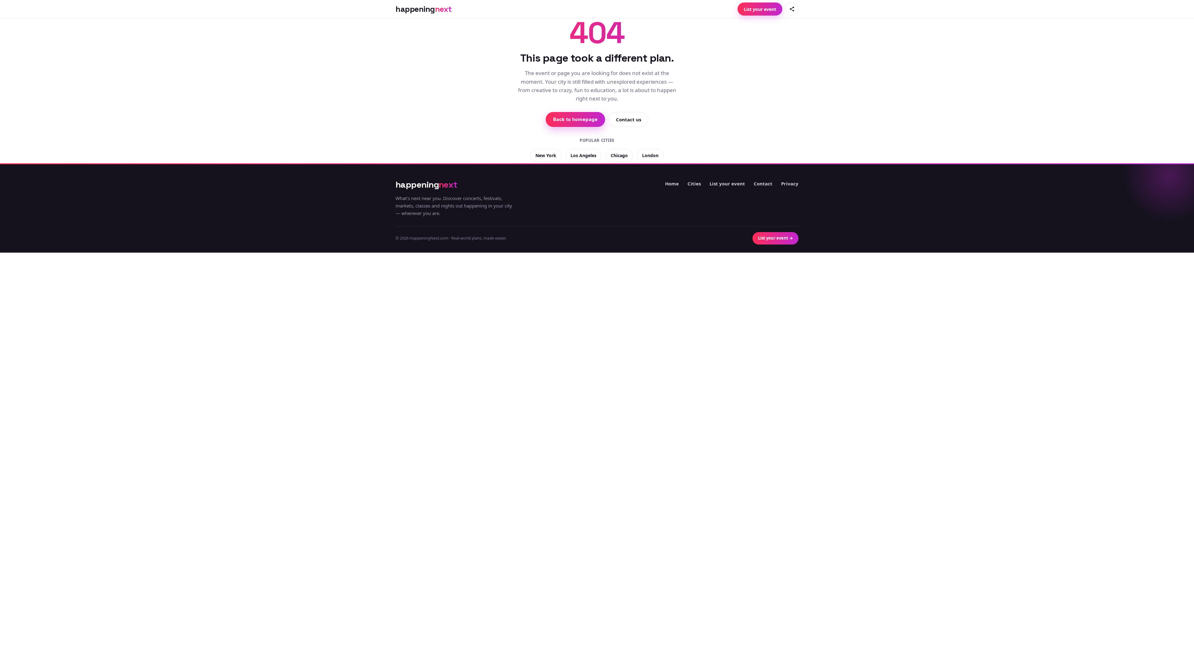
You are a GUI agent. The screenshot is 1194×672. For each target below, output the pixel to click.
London (650, 155)
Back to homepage (575, 119)
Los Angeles (583, 155)
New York (545, 155)
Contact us (628, 119)
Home (672, 183)
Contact (763, 183)
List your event (760, 9)
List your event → (775, 238)
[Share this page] (791, 9)
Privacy (789, 183)
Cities (694, 183)
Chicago (619, 155)
